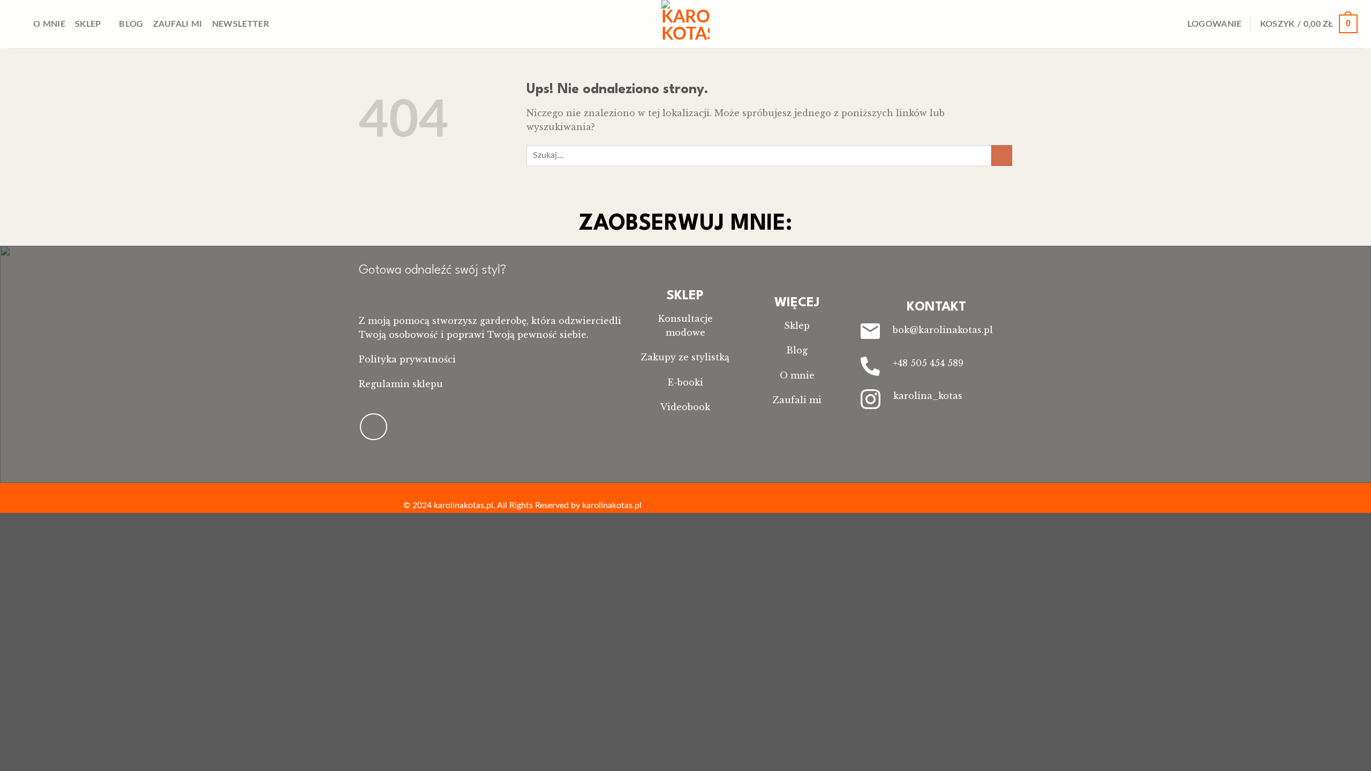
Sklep (88, 24)
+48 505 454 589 (928, 363)
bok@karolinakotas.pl (943, 329)
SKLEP (685, 296)
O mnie (49, 24)
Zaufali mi (177, 24)
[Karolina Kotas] (685, 24)
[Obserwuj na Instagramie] (373, 426)
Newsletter (240, 24)
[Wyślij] (1001, 155)
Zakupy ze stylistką (685, 357)
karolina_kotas (927, 395)
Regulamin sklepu (401, 384)
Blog (131, 24)
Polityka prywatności (407, 359)
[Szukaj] (18, 23)
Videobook (685, 407)
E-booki (685, 382)
